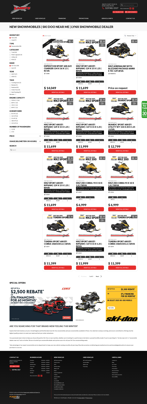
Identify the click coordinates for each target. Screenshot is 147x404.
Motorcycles (57, 362)
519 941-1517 (111, 8)
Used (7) (13, 40)
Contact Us (130, 18)
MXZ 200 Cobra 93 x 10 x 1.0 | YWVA (121, 184)
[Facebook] (130, 8)
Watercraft (56, 368)
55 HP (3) (14, 118)
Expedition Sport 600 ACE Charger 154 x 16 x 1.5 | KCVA (58, 68)
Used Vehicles (40, 18)
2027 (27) (14, 74)
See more (12, 94)
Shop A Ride (19, 394)
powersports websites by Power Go (32, 392)
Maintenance (115, 372)
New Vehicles (17, 18)
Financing (62, 18)
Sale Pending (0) (16, 92)
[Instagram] (133, 8)
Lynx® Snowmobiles (58, 387)
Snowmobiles (57, 376)
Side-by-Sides (57, 366)
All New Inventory (58, 360)
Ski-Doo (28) (15, 65)
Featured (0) (14, 87)
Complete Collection (58, 389)
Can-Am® (56, 380)
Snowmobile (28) (16, 46)
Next (97, 276)
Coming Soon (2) (16, 82)
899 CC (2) (14, 107)
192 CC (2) (14, 105)
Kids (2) (13, 59)
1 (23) (13, 129)
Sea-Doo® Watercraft (59, 382)
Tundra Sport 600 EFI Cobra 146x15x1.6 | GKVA (57, 242)
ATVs (55, 364)
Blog (113, 362)
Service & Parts (107, 18)
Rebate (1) (14, 85)
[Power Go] (25, 397)
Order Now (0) (15, 90)
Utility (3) (14, 57)
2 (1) (12, 131)
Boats (55, 370)
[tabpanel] (40, 366)
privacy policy (81, 397)
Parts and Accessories (117, 374)
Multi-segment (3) (16, 54)
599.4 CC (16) (15, 100)
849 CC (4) (14, 102)
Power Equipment (58, 372)
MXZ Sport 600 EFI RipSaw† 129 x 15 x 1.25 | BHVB (88, 68)
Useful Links (116, 357)
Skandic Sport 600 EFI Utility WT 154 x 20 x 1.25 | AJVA (121, 127)
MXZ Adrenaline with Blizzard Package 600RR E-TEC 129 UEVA (121, 68)
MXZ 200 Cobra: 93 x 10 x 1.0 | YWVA (89, 184)
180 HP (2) (14, 120)
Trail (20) (14, 52)
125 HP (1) (14, 123)
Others (55, 378)
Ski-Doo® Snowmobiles (59, 385)
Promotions (83, 18)
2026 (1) (13, 76)
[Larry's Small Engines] (31, 8)
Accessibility (115, 376)
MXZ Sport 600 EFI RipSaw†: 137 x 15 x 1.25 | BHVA (89, 127)
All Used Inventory (87, 360)
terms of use (89, 397)
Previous (84, 276)
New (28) (14, 37)
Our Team (114, 364)
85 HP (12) (14, 113)
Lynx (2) (13, 68)
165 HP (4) (14, 116)
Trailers (56, 374)
